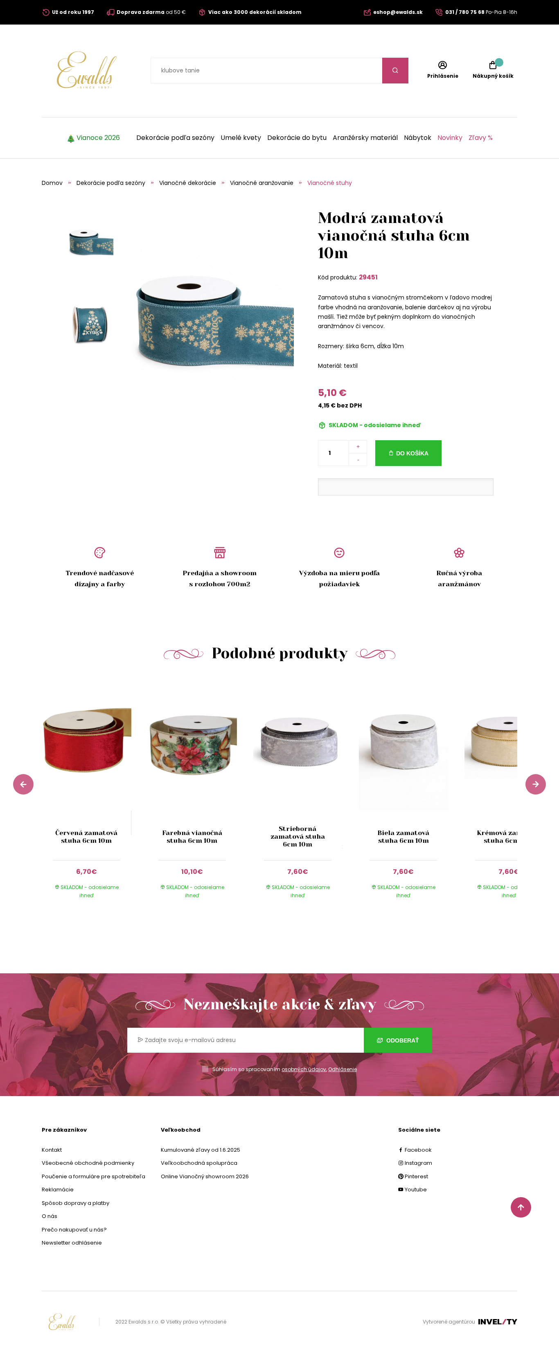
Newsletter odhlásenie (72, 1243)
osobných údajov (304, 1069)
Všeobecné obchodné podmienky (88, 1163)
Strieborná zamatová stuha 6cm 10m (297, 836)
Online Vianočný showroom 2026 (205, 1176)
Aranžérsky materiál (365, 138)
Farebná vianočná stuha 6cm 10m (192, 836)
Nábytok (417, 138)
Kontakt (52, 1150)
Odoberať (402, 1040)
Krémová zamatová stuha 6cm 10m (509, 836)
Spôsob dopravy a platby (75, 1203)
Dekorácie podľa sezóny (175, 138)
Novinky (449, 138)
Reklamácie (58, 1189)
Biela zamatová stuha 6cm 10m (403, 836)
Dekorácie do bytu (297, 138)
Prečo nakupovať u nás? (74, 1230)
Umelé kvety (241, 138)
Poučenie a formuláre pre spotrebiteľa (93, 1176)
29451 (368, 277)
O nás (49, 1216)
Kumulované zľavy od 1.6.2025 (200, 1150)
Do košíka (412, 453)
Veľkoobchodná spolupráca (199, 1163)
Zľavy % (481, 138)
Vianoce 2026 (98, 138)
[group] (94, 795)
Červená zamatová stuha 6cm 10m (86, 836)
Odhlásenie (342, 1069)
